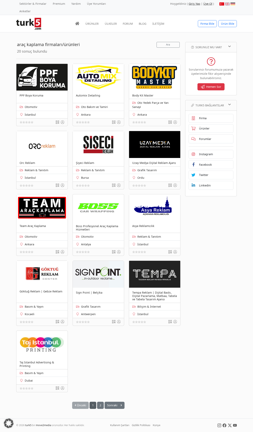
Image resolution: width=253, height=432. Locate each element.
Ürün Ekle (227, 24)
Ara (168, 44)
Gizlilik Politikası (141, 425)
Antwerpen (88, 314)
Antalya (86, 244)
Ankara (86, 114)
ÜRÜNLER (92, 24)
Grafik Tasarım (147, 170)
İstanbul (30, 114)
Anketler (25, 11)
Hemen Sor (213, 87)
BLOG (142, 24)
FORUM (128, 24)
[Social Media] (219, 425)
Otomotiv (31, 107)
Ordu (140, 178)
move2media (43, 425)
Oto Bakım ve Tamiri (94, 107)
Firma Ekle (207, 24)
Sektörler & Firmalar (32, 4)
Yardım (76, 4)
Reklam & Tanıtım (36, 170)
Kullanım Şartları (119, 425)
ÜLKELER (111, 24)
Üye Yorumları (96, 4)
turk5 (28, 425)
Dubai (29, 380)
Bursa (85, 178)
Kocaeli (29, 314)
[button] (8, 423)
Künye (156, 425)
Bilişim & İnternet (149, 306)
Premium (59, 4)
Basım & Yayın (34, 306)
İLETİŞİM (158, 24)
